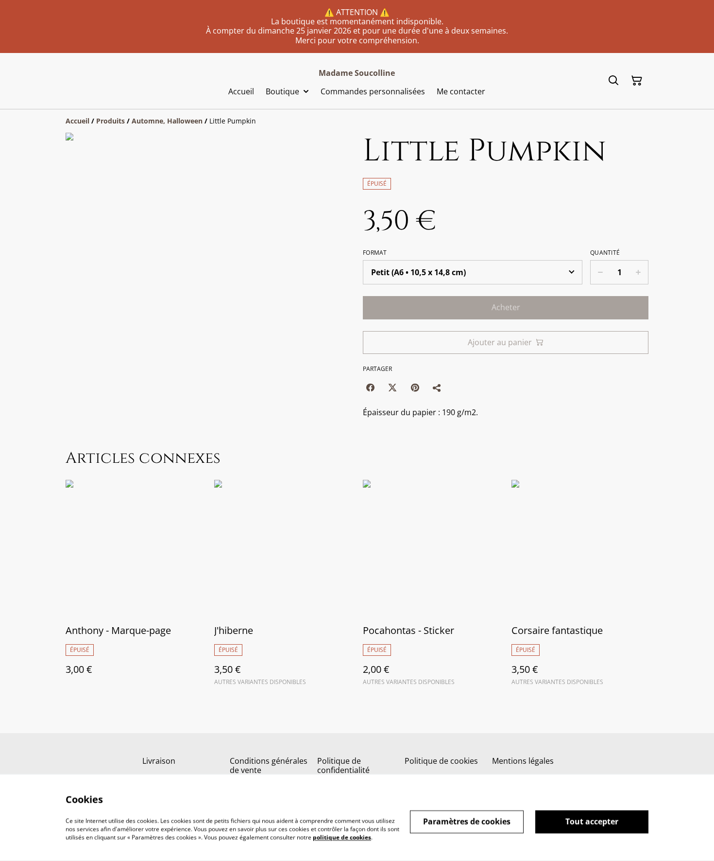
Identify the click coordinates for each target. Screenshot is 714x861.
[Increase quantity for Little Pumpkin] (638, 272)
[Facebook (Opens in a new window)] (370, 387)
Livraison (158, 761)
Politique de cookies (441, 761)
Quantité (605, 252)
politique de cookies (342, 837)
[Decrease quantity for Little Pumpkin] (600, 272)
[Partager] (437, 387)
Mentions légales (523, 761)
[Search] (613, 80)
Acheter (506, 307)
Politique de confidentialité (343, 765)
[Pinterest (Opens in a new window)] (415, 387)
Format (375, 252)
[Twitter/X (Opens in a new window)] (392, 387)
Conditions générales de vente (268, 765)
